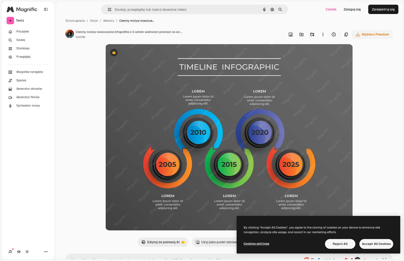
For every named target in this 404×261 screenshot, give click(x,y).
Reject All (340, 244)
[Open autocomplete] (107, 9)
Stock (94, 21)
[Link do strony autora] (69, 34)
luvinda (80, 37)
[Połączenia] (10, 251)
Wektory (108, 21)
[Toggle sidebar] (46, 9)
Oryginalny (138, 53)
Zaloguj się (352, 9)
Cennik (331, 9)
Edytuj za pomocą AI (160, 243)
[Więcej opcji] (323, 34)
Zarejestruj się (383, 9)
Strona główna (75, 21)
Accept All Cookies (376, 244)
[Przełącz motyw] (27, 251)
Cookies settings (256, 244)
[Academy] (18, 251)
